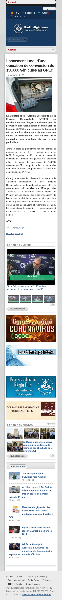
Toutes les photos (17, 456)
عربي (49, 8)
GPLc (21, 228)
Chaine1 (20, 576)
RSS (17, 13)
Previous (51, 304)
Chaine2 (30, 576)
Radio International (16, 580)
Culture (45, 580)
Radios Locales (32, 584)
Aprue (15, 228)
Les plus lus (18, 466)
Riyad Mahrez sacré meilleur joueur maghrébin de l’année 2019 (37, 530)
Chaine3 (41, 576)
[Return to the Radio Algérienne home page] (31, 25)
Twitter (44, 13)
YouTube (19, 16)
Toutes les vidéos (17, 309)
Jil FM (10, 584)
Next (53, 304)
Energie (19, 233)
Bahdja (19, 584)
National (10, 233)
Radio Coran (34, 580)
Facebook (30, 13)
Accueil (9, 576)
